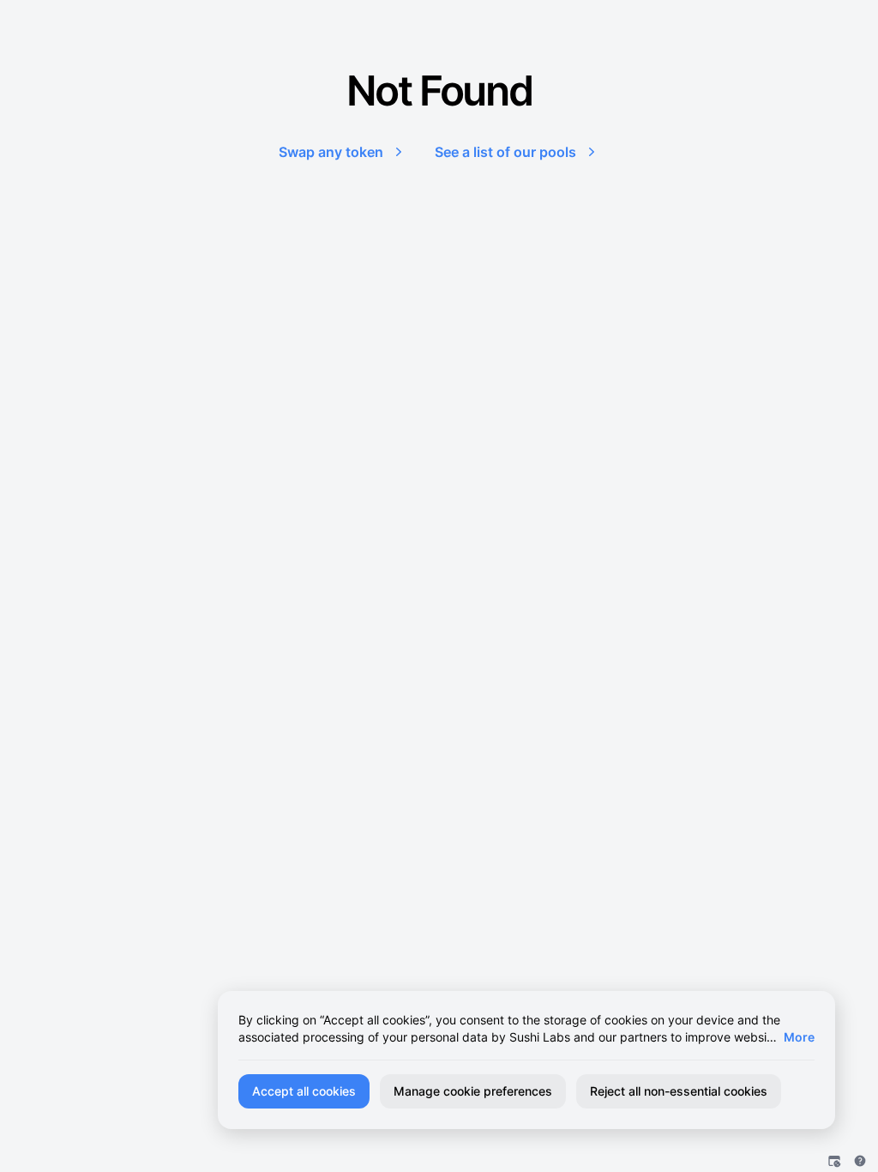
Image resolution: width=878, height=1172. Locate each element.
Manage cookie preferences (473, 1091)
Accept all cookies (304, 1091)
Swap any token (331, 151)
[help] (860, 1161)
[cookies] (834, 1161)
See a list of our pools (505, 151)
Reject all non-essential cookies (678, 1091)
